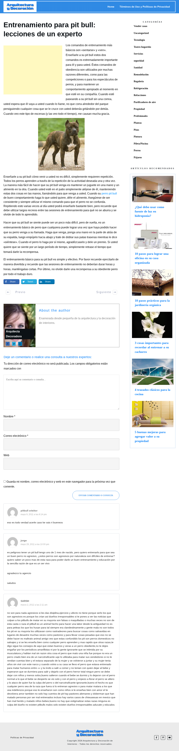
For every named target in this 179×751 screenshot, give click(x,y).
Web (6, 455)
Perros (137, 150)
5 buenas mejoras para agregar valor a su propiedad (152, 423)
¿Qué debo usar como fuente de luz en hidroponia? (152, 198)
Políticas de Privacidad (22, 737)
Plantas (138, 123)
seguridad (139, 60)
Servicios (138, 53)
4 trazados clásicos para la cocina (152, 379)
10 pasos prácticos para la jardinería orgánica (152, 289)
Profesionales (141, 116)
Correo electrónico (15, 435)
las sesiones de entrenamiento (63, 264)
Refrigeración (141, 88)
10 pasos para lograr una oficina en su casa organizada (152, 245)
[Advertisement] (32, 69)
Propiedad (139, 109)
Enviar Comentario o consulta (96, 495)
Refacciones (140, 95)
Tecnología (139, 40)
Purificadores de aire (145, 102)
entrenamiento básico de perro (22, 227)
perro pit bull (109, 193)
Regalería (139, 81)
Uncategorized (141, 33)
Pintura (138, 136)
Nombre (9, 416)
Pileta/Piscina (141, 143)
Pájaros (138, 157)
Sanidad (138, 67)
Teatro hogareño (142, 47)
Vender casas (140, 26)
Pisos (136, 130)
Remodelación (141, 74)
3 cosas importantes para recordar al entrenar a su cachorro (152, 334)
